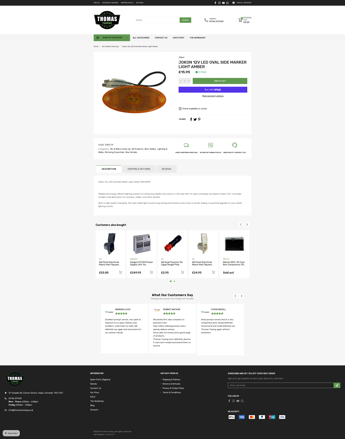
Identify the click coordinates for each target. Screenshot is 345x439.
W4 (100, 259)
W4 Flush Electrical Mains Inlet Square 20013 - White (202, 264)
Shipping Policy (127, 3)
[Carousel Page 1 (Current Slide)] (171, 281)
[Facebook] (215, 3)
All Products (137, 149)
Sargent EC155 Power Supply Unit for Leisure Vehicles (141, 264)
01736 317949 (216, 21)
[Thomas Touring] (107, 20)
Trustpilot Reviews (110, 3)
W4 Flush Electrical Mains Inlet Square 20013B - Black (109, 264)
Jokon (181, 57)
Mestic (226, 259)
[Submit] (337, 385)
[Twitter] (219, 3)
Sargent (134, 259)
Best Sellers (150, 149)
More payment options (213, 96)
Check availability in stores (194, 108)
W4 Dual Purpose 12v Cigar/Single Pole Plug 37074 (172, 264)
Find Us (96, 3)
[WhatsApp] (227, 3)
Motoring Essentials (114, 152)
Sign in (239, 3)
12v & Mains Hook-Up (119, 149)
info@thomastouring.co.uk (21, 410)
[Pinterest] (199, 119)
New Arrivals (131, 152)
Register (247, 3)
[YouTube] (223, 3)
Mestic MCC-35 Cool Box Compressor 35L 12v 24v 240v (234, 264)
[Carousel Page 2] (174, 281)
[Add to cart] (120, 272)
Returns (139, 3)
